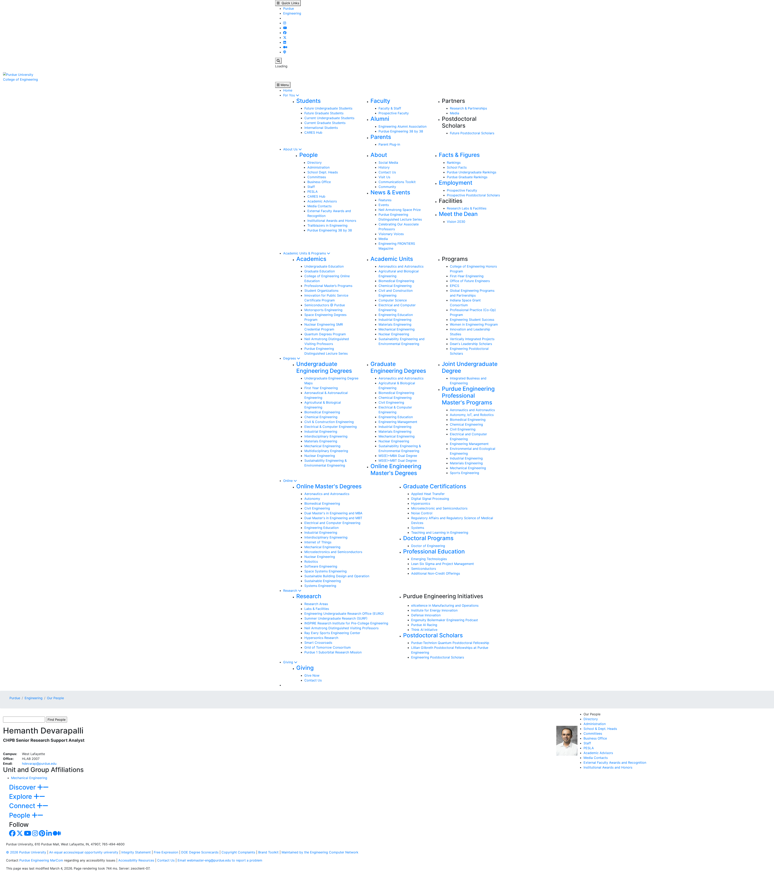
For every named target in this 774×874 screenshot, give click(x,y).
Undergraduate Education (324, 266)
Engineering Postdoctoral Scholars (437, 657)
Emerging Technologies (429, 559)
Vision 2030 (456, 222)
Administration (318, 167)
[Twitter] (284, 37)
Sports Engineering (464, 473)
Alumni (379, 118)
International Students (321, 128)
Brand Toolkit (268, 852)
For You (289, 95)
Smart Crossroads (318, 643)
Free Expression (166, 852)
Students (308, 100)
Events (384, 205)
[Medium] (285, 47)
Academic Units (391, 258)
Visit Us (384, 177)
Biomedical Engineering (396, 281)
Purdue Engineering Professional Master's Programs (468, 395)
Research (290, 591)
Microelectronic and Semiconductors (439, 508)
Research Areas (316, 604)
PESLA (312, 192)
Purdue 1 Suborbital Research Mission (333, 652)
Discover (23, 787)
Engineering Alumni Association (403, 126)
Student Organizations (321, 291)
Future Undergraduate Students (328, 108)
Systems (417, 528)
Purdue (288, 8)
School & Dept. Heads (600, 729)
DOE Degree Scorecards (199, 852)
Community (387, 187)
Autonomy (312, 499)
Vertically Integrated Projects (472, 339)
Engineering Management (398, 422)
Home (287, 90)
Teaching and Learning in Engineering (439, 532)
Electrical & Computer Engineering (330, 427)
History (384, 167)
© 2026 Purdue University (26, 852)
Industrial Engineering (395, 320)
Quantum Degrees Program (325, 334)
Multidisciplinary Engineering (326, 451)
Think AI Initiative (424, 630)
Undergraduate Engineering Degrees (324, 367)
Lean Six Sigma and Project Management (442, 564)
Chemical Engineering (395, 286)
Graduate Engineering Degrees (398, 367)
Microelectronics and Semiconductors (333, 552)
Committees (316, 177)
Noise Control (421, 513)
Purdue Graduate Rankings (467, 177)
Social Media (388, 162)
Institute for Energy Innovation (434, 610)
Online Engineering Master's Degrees (395, 469)
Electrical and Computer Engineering (332, 523)
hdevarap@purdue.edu (39, 763)
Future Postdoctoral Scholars (472, 133)
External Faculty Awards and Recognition (615, 762)
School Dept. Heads (322, 172)
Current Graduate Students (324, 123)
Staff (311, 187)
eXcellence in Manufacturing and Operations (445, 605)
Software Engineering (320, 566)
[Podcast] (284, 52)
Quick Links (289, 3)
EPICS (454, 286)
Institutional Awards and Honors (331, 221)
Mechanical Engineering (397, 329)
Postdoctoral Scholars (433, 635)
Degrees (290, 358)
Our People (55, 698)
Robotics (311, 561)
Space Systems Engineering (325, 571)
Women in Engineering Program (474, 324)
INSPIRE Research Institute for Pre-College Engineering (346, 623)
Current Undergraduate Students (329, 118)
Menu (284, 85)
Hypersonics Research (321, 638)
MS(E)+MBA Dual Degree (398, 456)
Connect (23, 806)
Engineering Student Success (472, 320)
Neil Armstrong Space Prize (400, 210)
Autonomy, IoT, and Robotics (472, 415)
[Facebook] (284, 33)
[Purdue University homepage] (18, 74)
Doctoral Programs (428, 538)
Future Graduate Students (323, 113)
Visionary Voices (391, 234)
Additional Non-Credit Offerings (435, 573)
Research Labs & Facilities (466, 208)
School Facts (457, 167)
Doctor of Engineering (428, 546)
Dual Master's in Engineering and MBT (333, 518)
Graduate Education (319, 271)
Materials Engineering (395, 324)
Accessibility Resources (136, 860)
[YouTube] (285, 28)
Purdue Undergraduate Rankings (471, 172)
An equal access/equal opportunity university (83, 852)
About (378, 154)
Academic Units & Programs (305, 253)
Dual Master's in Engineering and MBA (333, 513)
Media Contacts (319, 206)
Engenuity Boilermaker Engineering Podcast (444, 620)
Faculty (380, 100)
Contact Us (387, 172)
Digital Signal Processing (430, 499)
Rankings (454, 162)
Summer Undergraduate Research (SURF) (335, 618)
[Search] (278, 61)
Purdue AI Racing (424, 625)
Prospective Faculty (394, 113)
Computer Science (393, 300)
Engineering (292, 13)
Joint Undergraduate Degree (469, 367)
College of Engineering (20, 79)
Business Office (319, 182)
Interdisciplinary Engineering (325, 436)
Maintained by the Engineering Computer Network (320, 852)
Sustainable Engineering (322, 581)
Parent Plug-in (389, 144)
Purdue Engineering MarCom (41, 860)
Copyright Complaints (238, 852)
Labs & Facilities (316, 609)
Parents (380, 136)
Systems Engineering (320, 586)
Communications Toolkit (397, 182)
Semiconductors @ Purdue (324, 305)
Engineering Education (396, 315)
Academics (311, 258)
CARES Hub (313, 132)
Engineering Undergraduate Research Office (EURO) (344, 613)
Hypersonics (420, 503)
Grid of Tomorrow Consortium (327, 647)
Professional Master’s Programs (328, 286)
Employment (455, 182)
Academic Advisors (322, 201)
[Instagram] (284, 23)
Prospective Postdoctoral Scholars (473, 195)
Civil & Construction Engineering (329, 422)
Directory (314, 162)
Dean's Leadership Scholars (471, 344)
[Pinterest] (42, 834)
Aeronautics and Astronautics (401, 266)
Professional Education (434, 551)
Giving (288, 662)
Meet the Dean (458, 213)
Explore (21, 796)
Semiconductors (423, 569)
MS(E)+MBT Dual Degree (398, 460)
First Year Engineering (321, 388)
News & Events (390, 192)
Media (454, 113)
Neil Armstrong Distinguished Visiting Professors (341, 628)
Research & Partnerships (468, 108)
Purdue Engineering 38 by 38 (401, 131)
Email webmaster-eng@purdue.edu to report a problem (220, 860)
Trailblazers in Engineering (327, 225)
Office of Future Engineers (470, 281)
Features (385, 200)
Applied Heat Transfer (428, 494)
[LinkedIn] (284, 42)
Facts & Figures (459, 154)
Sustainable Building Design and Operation (336, 576)
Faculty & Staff (390, 108)
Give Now (311, 675)
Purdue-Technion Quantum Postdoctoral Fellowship (450, 643)
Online (288, 481)
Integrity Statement (136, 852)
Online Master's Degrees (329, 486)
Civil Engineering (391, 402)
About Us (291, 149)
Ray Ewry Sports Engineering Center (332, 633)
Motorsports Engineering (323, 310)
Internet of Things (317, 542)
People (308, 154)
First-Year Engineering (467, 276)
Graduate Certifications (434, 486)
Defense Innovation (426, 615)
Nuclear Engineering (394, 334)
